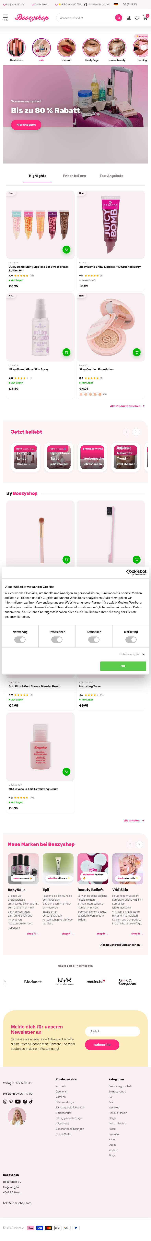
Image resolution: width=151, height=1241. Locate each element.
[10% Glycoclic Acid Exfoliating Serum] (40, 747)
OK (123, 666)
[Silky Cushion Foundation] (111, 327)
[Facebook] (25, 1102)
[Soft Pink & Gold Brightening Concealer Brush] (40, 535)
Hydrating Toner (90, 686)
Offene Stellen (64, 1134)
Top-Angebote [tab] (111, 176)
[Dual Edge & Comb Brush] (111, 535)
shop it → (33, 933)
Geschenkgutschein (120, 1086)
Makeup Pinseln (118, 1112)
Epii (46, 890)
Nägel (112, 1139)
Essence (14, 263)
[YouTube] (18, 1102)
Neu (111, 1096)
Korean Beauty (117, 1123)
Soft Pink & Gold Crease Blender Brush (34, 686)
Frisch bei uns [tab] (74, 176)
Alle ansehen (132, 820)
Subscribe (102, 1045)
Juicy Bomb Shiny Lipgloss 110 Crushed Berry (110, 266)
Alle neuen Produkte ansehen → (121, 945)
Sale (111, 1102)
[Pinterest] (11, 1102)
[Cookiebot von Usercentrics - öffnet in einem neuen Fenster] (129, 572)
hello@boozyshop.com (17, 1203)
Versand (61, 1096)
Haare (112, 1128)
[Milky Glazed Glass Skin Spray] (40, 327)
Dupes (112, 1144)
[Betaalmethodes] (30, 1228)
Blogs (112, 1155)
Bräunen (114, 1134)
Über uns (61, 1091)
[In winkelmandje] (66, 250)
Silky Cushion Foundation (96, 369)
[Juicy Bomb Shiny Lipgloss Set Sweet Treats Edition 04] (40, 225)
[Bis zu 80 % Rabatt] (75, 114)
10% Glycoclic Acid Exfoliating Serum (33, 789)
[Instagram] (5, 1102)
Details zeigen (129, 654)
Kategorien (116, 1079)
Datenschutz (63, 1112)
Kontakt (60, 1086)
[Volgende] (136, 432)
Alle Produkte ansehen (125, 406)
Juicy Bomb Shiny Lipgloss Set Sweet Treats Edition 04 (38, 268)
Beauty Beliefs (90, 890)
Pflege (112, 1118)
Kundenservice (66, 1079)
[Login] (128, 18)
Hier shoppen (26, 124)
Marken (113, 1150)
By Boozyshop (117, 1091)
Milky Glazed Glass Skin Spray (29, 369)
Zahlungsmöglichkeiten (70, 1107)
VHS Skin (120, 890)
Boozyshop (15, 682)
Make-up (114, 1107)
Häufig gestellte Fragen (69, 1118)
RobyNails (16, 890)
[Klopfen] (31, 1102)
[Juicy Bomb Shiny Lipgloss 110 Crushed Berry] (111, 225)
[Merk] (17, 982)
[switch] (57, 639)
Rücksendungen (66, 1102)
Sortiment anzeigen (5, 16)
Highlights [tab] (37, 176)
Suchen (118, 17)
